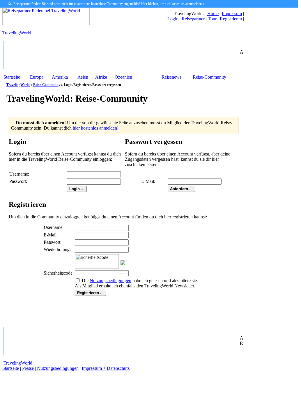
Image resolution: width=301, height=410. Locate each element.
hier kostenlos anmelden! (95, 128)
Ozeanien (123, 77)
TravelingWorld (16, 32)
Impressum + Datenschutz (106, 368)
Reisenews (171, 77)
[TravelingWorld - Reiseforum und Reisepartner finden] (46, 23)
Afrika (101, 77)
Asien (82, 77)
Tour (212, 18)
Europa (36, 77)
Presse (28, 368)
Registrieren (231, 18)
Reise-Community (209, 77)
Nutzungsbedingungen (58, 368)
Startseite (11, 77)
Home (213, 13)
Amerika (60, 77)
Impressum (232, 13)
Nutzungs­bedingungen (110, 280)
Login (172, 18)
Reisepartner (193, 18)
